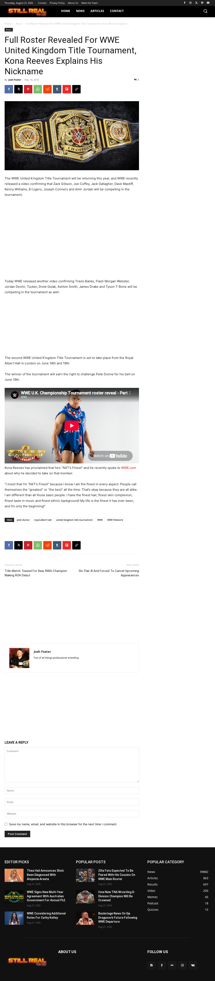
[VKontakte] (193, 965)
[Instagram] (190, 3)
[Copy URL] (76, 89)
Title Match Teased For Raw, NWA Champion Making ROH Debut (36, 573)
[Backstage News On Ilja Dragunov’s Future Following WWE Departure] (85, 918)
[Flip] (67, 89)
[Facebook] (184, 3)
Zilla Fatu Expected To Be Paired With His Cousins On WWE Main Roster (116, 874)
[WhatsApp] (38, 89)
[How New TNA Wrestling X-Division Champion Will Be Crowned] (85, 896)
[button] (205, 11)
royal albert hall (42, 519)
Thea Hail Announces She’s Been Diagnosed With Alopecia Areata (45, 874)
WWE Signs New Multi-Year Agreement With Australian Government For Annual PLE (46, 896)
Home (8, 23)
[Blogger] (151, 965)
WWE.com (128, 468)
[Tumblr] (57, 89)
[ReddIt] (47, 89)
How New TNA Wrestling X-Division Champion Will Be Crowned (116, 896)
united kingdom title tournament (74, 519)
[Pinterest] (28, 89)
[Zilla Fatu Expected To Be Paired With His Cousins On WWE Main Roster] (85, 875)
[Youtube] (208, 3)
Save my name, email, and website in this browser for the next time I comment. (63, 824)
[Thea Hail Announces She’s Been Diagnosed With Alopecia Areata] (14, 875)
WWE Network (115, 519)
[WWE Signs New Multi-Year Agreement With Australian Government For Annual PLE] (14, 896)
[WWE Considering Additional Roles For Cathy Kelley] (14, 918)
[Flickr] (172, 965)
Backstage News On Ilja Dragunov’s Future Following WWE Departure (117, 917)
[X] (196, 3)
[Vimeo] (202, 3)
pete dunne (23, 519)
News (19, 23)
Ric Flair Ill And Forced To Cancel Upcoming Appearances (109, 573)
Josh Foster (14, 79)
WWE (100, 519)
